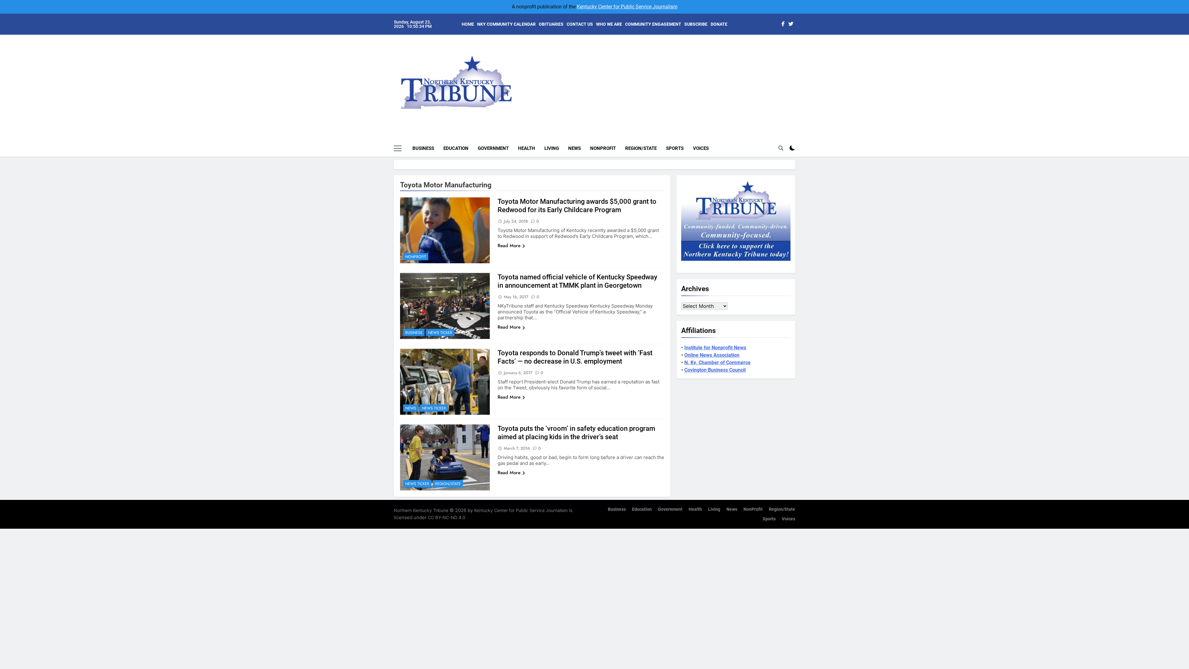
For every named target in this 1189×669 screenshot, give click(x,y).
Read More (509, 245)
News (574, 148)
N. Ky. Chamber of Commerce (717, 362)
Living (551, 148)
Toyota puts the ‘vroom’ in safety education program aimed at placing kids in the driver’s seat (576, 433)
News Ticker (440, 332)
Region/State (641, 148)
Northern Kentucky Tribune (421, 510)
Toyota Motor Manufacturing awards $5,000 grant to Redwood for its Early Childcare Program (577, 206)
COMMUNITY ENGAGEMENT (653, 24)
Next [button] (783, 77)
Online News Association (711, 355)
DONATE (719, 24)
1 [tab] (798, 47)
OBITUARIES (551, 24)
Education (455, 148)
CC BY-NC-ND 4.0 (446, 517)
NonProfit (603, 148)
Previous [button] (798, 77)
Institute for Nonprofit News (715, 348)
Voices (701, 148)
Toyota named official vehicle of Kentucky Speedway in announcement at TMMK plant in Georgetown (577, 281)
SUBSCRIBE (696, 24)
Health (526, 148)
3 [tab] (798, 65)
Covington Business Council (715, 370)
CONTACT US (580, 24)
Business (423, 148)
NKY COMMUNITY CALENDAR (506, 24)
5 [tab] (798, 84)
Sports (675, 148)
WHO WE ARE (609, 24)
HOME (468, 24)
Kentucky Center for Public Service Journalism (627, 7)
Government (493, 148)
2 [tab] (798, 56)
